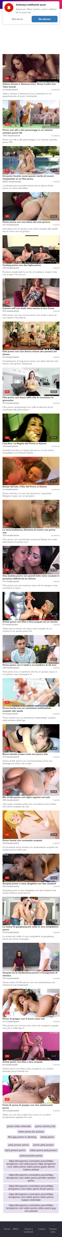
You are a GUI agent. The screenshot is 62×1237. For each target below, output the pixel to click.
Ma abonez (45, 19)
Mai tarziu (17, 19)
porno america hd (45, 1126)
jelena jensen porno (31, 1155)
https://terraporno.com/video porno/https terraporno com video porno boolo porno (31, 1187)
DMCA (16, 1229)
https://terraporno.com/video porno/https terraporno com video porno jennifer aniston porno (31, 1178)
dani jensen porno (15, 1150)
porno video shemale (19, 1126)
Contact (41, 1229)
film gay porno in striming (22, 1137)
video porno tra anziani (31, 1131)
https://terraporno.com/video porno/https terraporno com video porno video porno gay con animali (31, 1208)
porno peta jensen (43, 1145)
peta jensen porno (18, 1145)
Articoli (7, 1229)
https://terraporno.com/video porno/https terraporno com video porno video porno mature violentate (31, 1197)
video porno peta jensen (43, 1150)
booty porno (47, 1137)
